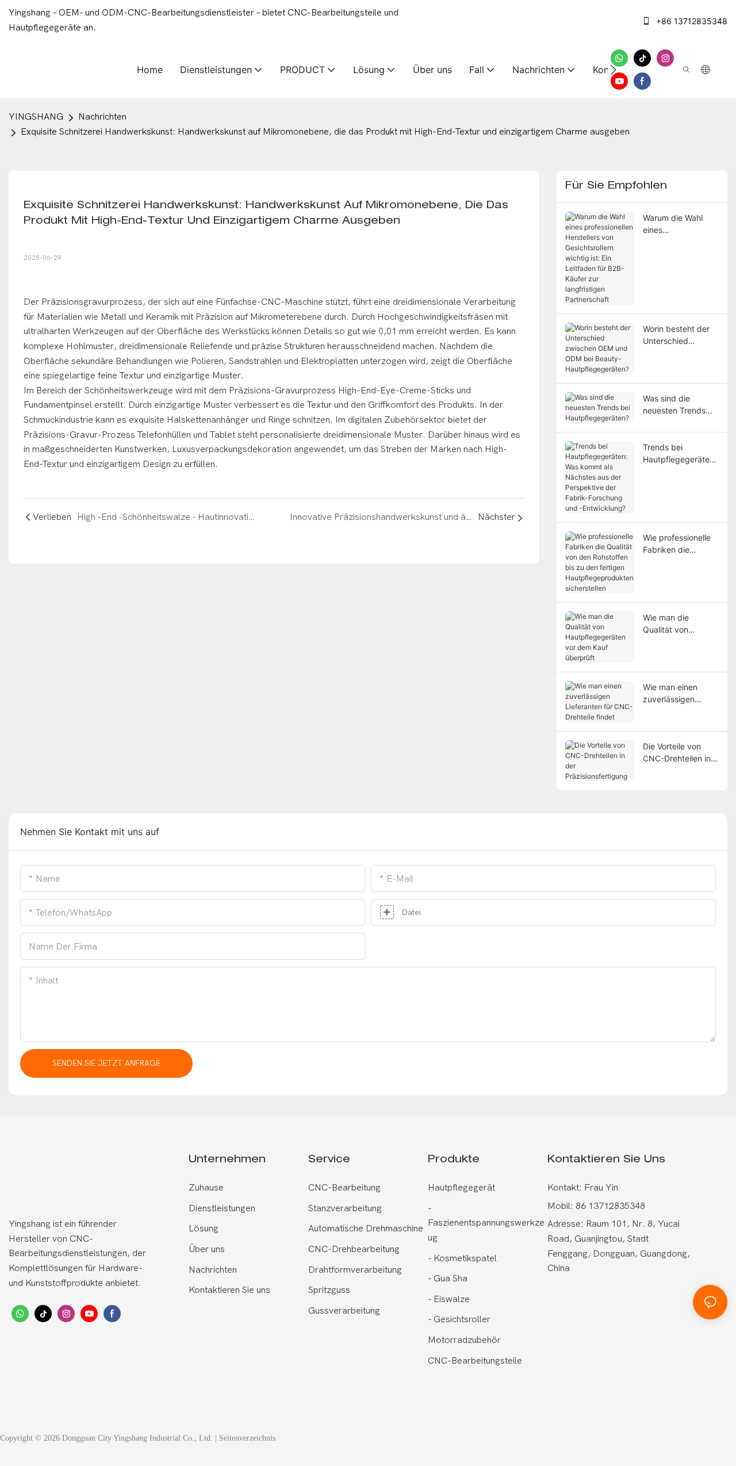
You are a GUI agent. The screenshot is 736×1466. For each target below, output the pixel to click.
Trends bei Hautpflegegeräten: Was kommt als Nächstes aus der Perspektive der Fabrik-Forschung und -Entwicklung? (679, 453)
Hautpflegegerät (461, 1187)
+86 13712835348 (690, 21)
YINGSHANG (36, 117)
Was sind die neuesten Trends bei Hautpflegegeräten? (680, 404)
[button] (613, 69)
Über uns (207, 1249)
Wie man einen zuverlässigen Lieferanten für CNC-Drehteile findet (670, 693)
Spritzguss (329, 1290)
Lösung (203, 1228)
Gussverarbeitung (344, 1311)
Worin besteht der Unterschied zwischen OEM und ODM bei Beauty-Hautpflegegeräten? (680, 335)
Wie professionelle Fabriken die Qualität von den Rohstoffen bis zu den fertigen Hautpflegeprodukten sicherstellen (679, 544)
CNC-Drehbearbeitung (354, 1249)
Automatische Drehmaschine (365, 1228)
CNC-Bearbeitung (344, 1187)
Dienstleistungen (222, 1208)
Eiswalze (450, 1299)
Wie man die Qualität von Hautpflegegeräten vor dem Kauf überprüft (678, 624)
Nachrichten (102, 117)
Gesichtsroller (460, 1319)
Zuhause (206, 1187)
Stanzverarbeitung (345, 1208)
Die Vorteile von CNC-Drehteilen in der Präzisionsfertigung (679, 752)
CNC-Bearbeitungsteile (475, 1361)
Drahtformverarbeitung (355, 1270)
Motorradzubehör (464, 1340)
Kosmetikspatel (464, 1258)
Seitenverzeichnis (247, 1438)
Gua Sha (449, 1278)
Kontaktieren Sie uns (229, 1290)
